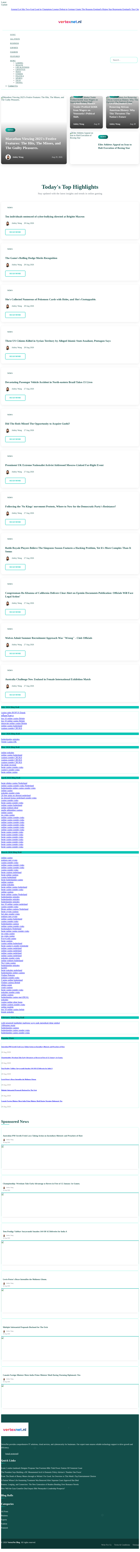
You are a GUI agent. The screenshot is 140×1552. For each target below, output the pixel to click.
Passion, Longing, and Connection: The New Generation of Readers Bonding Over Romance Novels (40, 1484)
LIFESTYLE (20, 69)
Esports (4, 1520)
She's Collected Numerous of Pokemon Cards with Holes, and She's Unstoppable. (50, 299)
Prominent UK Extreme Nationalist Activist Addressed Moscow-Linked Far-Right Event (54, 465)
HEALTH (19, 65)
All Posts (4, 1512)
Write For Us (106, 1545)
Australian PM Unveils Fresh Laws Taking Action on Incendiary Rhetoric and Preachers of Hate (33, 1046)
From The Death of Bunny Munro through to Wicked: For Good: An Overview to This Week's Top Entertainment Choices (48, 1476)
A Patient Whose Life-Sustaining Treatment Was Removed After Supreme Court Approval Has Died (40, 1480)
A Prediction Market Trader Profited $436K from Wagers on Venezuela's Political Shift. (85, 110)
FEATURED (15, 56)
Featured (4, 1528)
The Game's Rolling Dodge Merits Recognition (31, 257)
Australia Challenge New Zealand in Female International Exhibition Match (48, 679)
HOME (13, 35)
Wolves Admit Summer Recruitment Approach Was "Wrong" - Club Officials (48, 637)
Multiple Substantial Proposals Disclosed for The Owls (19, 1090)
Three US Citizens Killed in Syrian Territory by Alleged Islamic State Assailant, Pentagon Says (58, 340)
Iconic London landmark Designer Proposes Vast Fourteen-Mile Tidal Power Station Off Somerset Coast (41, 1468)
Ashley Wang (18, 157)
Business (4, 1516)
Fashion (4, 1524)
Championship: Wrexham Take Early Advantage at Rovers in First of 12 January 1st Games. (32, 1057)
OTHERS (19, 74)
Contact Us (13, 86)
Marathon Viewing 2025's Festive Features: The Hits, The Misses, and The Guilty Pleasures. (33, 143)
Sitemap (136, 1545)
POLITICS (20, 76)
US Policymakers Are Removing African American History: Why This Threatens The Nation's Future (122, 110)
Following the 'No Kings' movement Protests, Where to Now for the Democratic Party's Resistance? (60, 506)
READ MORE (15, 232)
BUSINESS (14, 43)
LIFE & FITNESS (22, 67)
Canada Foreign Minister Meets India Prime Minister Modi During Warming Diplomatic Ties (31, 1101)
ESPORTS (14, 48)
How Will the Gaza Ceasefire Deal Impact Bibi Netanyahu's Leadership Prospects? (33, 1489)
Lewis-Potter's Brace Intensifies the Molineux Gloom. (18, 1079)
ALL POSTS (15, 39)
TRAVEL (19, 82)
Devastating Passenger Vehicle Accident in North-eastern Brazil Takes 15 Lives (48, 382)
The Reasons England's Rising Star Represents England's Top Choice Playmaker (102, 9)
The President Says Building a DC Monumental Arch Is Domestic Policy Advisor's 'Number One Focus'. (41, 1472)
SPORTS (19, 78)
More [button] (13, 61)
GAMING (19, 63)
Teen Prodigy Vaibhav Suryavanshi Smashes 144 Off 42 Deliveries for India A (26, 1068)
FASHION (14, 52)
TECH (18, 80)
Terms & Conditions (122, 1545)
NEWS (18, 72)
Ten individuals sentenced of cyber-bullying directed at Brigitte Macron (44, 216)
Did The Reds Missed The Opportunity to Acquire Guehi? (37, 423)
